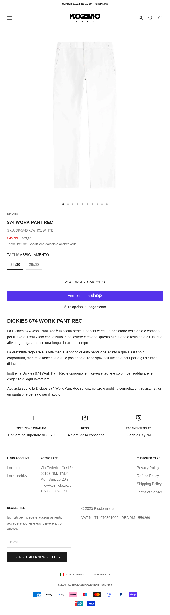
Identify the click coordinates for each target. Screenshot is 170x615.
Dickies (12, 214)
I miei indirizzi (18, 476)
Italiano (100, 574)
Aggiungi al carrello (85, 282)
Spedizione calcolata (43, 244)
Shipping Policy (149, 484)
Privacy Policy (148, 468)
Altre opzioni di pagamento (85, 307)
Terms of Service (150, 492)
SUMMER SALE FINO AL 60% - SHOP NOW (85, 4)
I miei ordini (16, 468)
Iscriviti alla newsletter (37, 557)
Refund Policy (148, 476)
